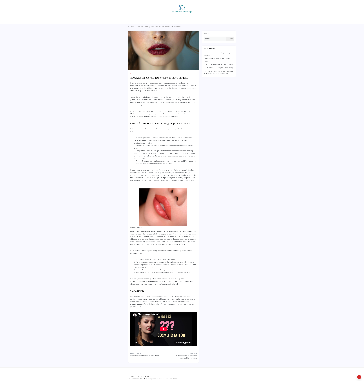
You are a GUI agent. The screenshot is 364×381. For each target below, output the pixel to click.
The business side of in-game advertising (218, 68)
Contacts (196, 21)
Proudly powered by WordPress (139, 379)
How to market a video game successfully (219, 64)
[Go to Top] (359, 377)
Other (177, 21)
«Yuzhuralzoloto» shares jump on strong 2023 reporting (186, 357)
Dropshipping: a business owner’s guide (144, 356)
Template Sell (173, 379)
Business (167, 21)
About (185, 21)
